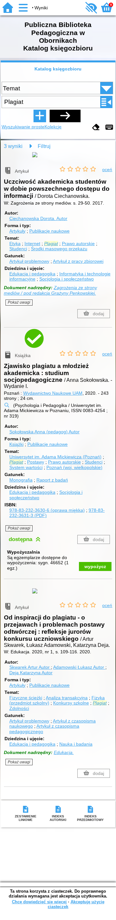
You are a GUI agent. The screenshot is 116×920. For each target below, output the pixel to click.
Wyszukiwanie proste (23, 126)
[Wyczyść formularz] (96, 128)
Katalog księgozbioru (58, 68)
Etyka (15, 243)
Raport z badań (52, 480)
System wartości (26, 467)
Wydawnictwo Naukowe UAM (52, 393)
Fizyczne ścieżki (25, 697)
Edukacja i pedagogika (32, 273)
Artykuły (17, 231)
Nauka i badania (75, 744)
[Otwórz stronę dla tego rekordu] (58, 159)
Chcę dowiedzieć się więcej (39, 901)
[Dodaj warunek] (40, 116)
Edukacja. (64, 752)
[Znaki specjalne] (109, 128)
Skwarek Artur (29, 667)
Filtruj (44, 146)
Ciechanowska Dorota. (38, 218)
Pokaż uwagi (19, 302)
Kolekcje (53, 126)
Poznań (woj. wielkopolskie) (74, 467)
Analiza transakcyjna (67, 697)
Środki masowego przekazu (59, 248)
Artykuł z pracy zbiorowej (78, 261)
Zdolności (19, 708)
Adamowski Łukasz (78, 667)
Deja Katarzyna (31, 672)
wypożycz (95, 566)
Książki (16, 444)
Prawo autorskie (78, 243)
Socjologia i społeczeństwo (66, 278)
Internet (32, 243)
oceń (107, 169)
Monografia (21, 480)
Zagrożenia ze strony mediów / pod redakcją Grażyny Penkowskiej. (50, 290)
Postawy (35, 462)
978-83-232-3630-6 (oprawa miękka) (47, 510)
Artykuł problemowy (29, 261)
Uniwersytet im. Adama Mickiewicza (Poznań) (55, 456)
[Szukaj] (65, 116)
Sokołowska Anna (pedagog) (44, 431)
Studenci (18, 248)
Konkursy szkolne (71, 702)
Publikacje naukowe (49, 231)
